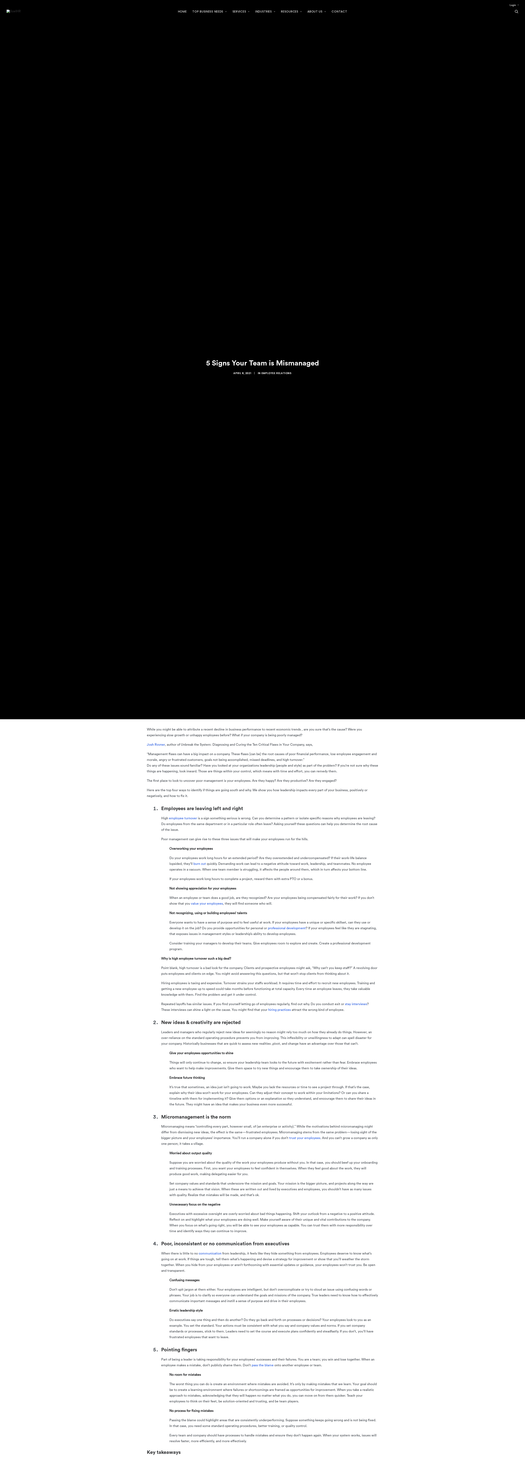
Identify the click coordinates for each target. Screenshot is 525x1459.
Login (513, 5)
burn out (199, 863)
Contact (339, 11)
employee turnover (183, 818)
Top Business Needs (207, 11)
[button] (516, 11)
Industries (263, 11)
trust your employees (304, 1138)
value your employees (207, 903)
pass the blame (263, 1365)
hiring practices (279, 1009)
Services (239, 11)
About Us (315, 11)
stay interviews (356, 1004)
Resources (289, 11)
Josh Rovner (156, 744)
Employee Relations (276, 373)
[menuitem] (514, 5)
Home (182, 11)
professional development (287, 928)
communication (210, 1253)
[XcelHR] (14, 12)
